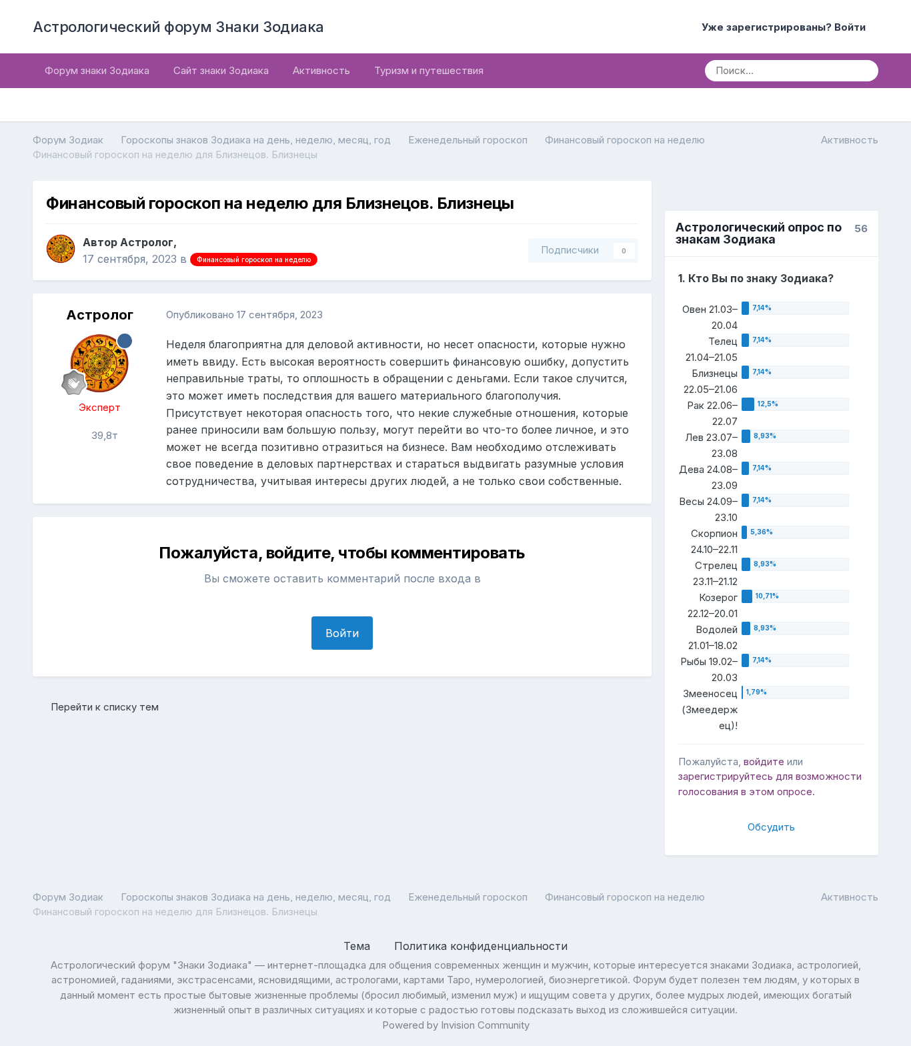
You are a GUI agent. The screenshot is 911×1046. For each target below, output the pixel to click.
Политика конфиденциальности (481, 946)
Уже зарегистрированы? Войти (786, 27)
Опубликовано (244, 314)
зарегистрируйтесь (725, 776)
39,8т (103, 435)
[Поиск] (863, 70)
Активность (321, 70)
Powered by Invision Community (456, 1025)
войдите (764, 761)
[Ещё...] (627, 315)
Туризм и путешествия (429, 70)
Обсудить (771, 827)
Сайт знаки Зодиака (221, 70)
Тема (358, 946)
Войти (342, 633)
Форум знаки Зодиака (97, 70)
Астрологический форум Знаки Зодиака (178, 26)
